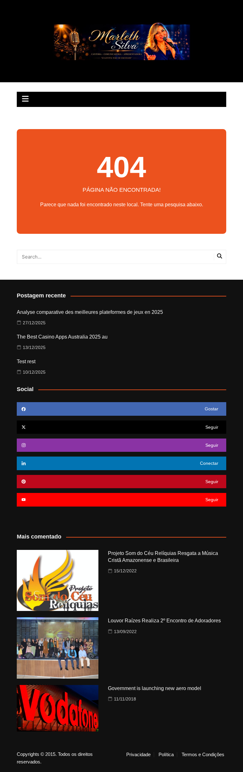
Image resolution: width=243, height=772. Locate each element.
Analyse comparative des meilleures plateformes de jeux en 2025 (90, 312)
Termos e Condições (203, 754)
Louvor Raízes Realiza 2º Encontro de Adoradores (164, 620)
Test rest (26, 361)
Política (166, 754)
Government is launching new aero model (154, 688)
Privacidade (138, 754)
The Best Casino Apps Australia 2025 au (62, 336)
